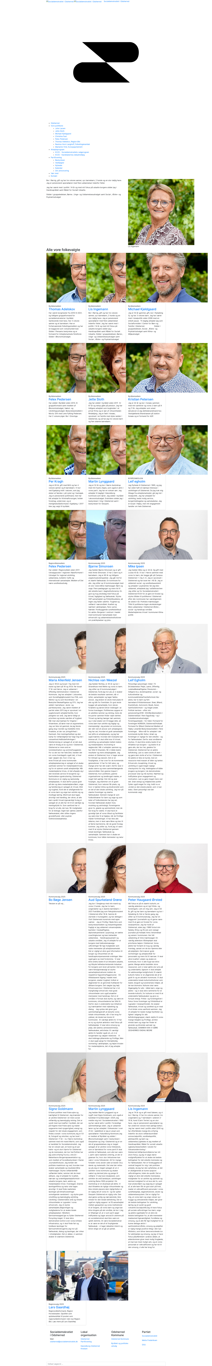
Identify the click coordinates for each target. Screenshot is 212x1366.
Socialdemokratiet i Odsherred (116, 1)
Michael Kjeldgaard (142, 309)
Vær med (54, 173)
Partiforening (56, 157)
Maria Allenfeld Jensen (65, 680)
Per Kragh (56, 481)
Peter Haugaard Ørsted (145, 900)
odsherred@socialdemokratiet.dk (64, 1341)
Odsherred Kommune (120, 1339)
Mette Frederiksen (149, 1340)
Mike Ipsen (136, 566)
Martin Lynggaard (101, 481)
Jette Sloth (96, 399)
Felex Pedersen (60, 399)
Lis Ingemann (98, 309)
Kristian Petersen (140, 399)
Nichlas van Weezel (102, 680)
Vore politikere (57, 126)
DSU (144, 1345)
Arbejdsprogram (57, 149)
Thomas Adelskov (62, 309)
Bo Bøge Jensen (60, 900)
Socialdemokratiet (149, 1336)
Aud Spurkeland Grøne (105, 900)
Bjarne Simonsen (100, 566)
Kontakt (54, 176)
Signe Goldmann (61, 1109)
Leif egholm (136, 481)
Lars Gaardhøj (59, 1307)
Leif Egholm (136, 680)
